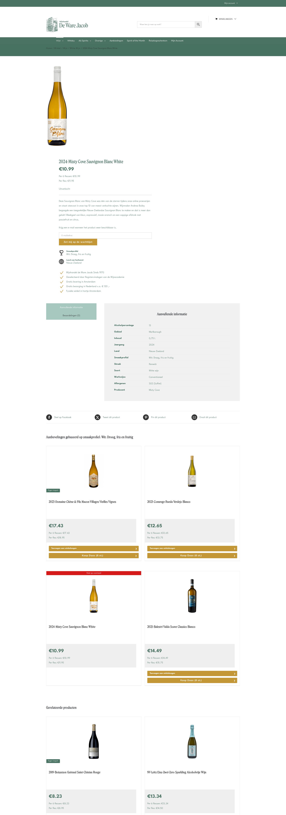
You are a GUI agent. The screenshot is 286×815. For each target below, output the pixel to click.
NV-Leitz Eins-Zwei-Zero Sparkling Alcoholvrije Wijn (176, 772)
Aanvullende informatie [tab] (71, 307)
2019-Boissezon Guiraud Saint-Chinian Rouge (74, 772)
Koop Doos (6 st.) (92, 555)
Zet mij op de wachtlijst (78, 242)
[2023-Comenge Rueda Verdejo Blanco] (192, 471)
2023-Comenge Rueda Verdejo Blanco (169, 502)
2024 (151, 345)
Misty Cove (154, 390)
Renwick (153, 364)
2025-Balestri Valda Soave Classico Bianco (171, 627)
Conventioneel (156, 377)
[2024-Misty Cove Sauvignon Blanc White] (92, 107)
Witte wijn (154, 371)
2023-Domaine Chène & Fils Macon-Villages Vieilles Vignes (82, 502)
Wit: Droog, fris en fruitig (161, 358)
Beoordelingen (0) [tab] (71, 315)
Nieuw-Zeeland (156, 351)
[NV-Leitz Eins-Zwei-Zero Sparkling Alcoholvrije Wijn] (192, 741)
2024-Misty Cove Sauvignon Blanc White (72, 627)
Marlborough (155, 332)
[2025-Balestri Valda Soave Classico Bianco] (192, 596)
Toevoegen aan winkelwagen (64, 548)
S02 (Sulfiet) (155, 383)
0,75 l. (152, 338)
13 (150, 325)
